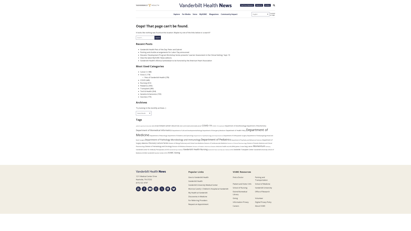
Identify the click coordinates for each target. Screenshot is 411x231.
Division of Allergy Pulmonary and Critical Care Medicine (186, 143)
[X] (161, 189)
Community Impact (229, 14)
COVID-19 (207, 125)
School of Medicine (262, 184)
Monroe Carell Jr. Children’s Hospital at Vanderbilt (208, 189)
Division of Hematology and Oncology (158, 146)
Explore (177, 14)
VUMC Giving (174, 152)
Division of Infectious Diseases (182, 146)
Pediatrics (144, 86)
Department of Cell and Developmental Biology (187, 130)
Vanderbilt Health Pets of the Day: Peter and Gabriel (161, 49)
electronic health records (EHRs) (225, 146)
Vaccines (143, 97)
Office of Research (262, 191)
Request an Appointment (198, 204)
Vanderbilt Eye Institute (176, 149)
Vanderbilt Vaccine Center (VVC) (157, 153)
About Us (259, 5)
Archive (267, 5)
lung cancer (249, 146)
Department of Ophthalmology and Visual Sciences (208, 135)
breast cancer (165, 125)
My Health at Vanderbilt (197, 193)
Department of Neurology (158, 136)
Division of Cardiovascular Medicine (215, 143)
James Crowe (240, 146)
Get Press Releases (247, 5)
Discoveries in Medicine (197, 196)
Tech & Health (146, 91)
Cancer (143, 72)
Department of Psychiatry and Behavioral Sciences (246, 140)
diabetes (145, 143)
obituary (268, 146)
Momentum (259, 146)
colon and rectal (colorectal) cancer (190, 126)
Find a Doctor (238, 177)
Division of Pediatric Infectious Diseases (204, 146)
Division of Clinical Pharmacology (237, 143)
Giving (235, 198)
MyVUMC (203, 14)
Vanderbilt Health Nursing (195, 149)
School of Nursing (240, 188)
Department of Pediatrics (216, 139)
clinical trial (175, 126)
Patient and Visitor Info (242, 184)
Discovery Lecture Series (158, 143)
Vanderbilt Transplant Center (243, 150)
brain (157, 126)
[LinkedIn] (167, 189)
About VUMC (260, 206)
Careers (236, 206)
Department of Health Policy (236, 130)
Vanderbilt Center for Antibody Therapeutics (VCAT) (152, 150)
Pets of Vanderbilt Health (154, 77)
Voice (195, 14)
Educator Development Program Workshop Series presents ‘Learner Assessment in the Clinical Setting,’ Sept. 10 (185, 55)
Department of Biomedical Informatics (154, 130)
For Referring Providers (197, 200)
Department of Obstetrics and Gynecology (180, 136)
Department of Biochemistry (256, 126)
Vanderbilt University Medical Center (203, 185)
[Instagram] (156, 189)
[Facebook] (144, 189)
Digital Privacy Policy (263, 202)
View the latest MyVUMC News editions (156, 58)
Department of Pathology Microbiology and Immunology (173, 139)
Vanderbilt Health (195, 181)
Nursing (143, 83)
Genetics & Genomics (148, 94)
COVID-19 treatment (218, 126)
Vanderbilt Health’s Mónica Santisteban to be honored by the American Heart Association (176, 60)
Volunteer (259, 198)
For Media (186, 14)
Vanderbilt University (263, 188)
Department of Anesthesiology (235, 126)
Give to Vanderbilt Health (198, 177)
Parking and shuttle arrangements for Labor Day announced (164, 52)
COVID (142, 80)
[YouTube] (150, 189)
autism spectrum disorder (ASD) (145, 126)
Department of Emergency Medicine (213, 130)
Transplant (144, 88)
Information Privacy (241, 202)
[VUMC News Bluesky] (173, 189)
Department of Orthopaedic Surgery (235, 136)
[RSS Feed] (138, 189)
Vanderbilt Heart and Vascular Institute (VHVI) (220, 149)
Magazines (214, 14)
